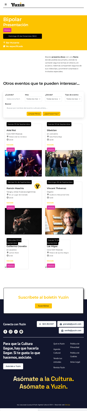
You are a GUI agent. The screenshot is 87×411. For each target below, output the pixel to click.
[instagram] (10, 332)
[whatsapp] (16, 332)
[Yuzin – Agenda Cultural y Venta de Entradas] (17, 3)
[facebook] (5, 332)
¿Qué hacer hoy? (51, 114)
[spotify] (21, 332)
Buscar (8, 104)
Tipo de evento (71, 95)
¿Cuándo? (9, 95)
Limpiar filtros (34, 114)
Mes (27, 95)
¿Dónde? (49, 95)
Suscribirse (43, 306)
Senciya (67, 405)
